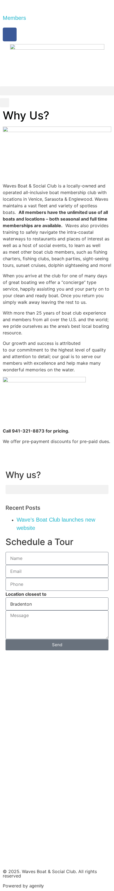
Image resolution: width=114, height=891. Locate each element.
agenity (36, 886)
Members (14, 18)
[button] (57, 90)
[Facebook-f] (10, 34)
